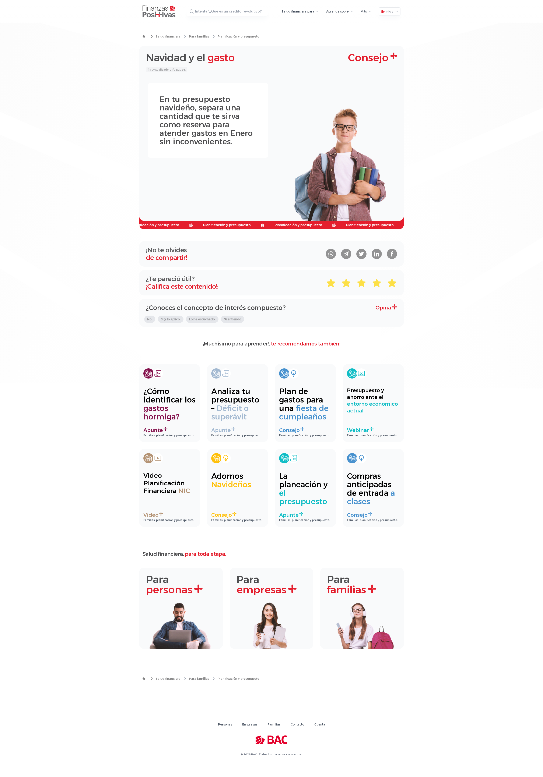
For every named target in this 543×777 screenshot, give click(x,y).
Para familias (199, 36)
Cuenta (319, 724)
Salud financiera (168, 36)
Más (364, 11)
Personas (225, 724)
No (149, 319)
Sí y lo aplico (171, 319)
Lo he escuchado (202, 319)
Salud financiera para (298, 11)
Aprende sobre (337, 11)
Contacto (297, 724)
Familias (273, 724)
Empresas (249, 724)
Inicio (389, 11)
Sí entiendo (232, 319)
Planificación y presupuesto (238, 36)
